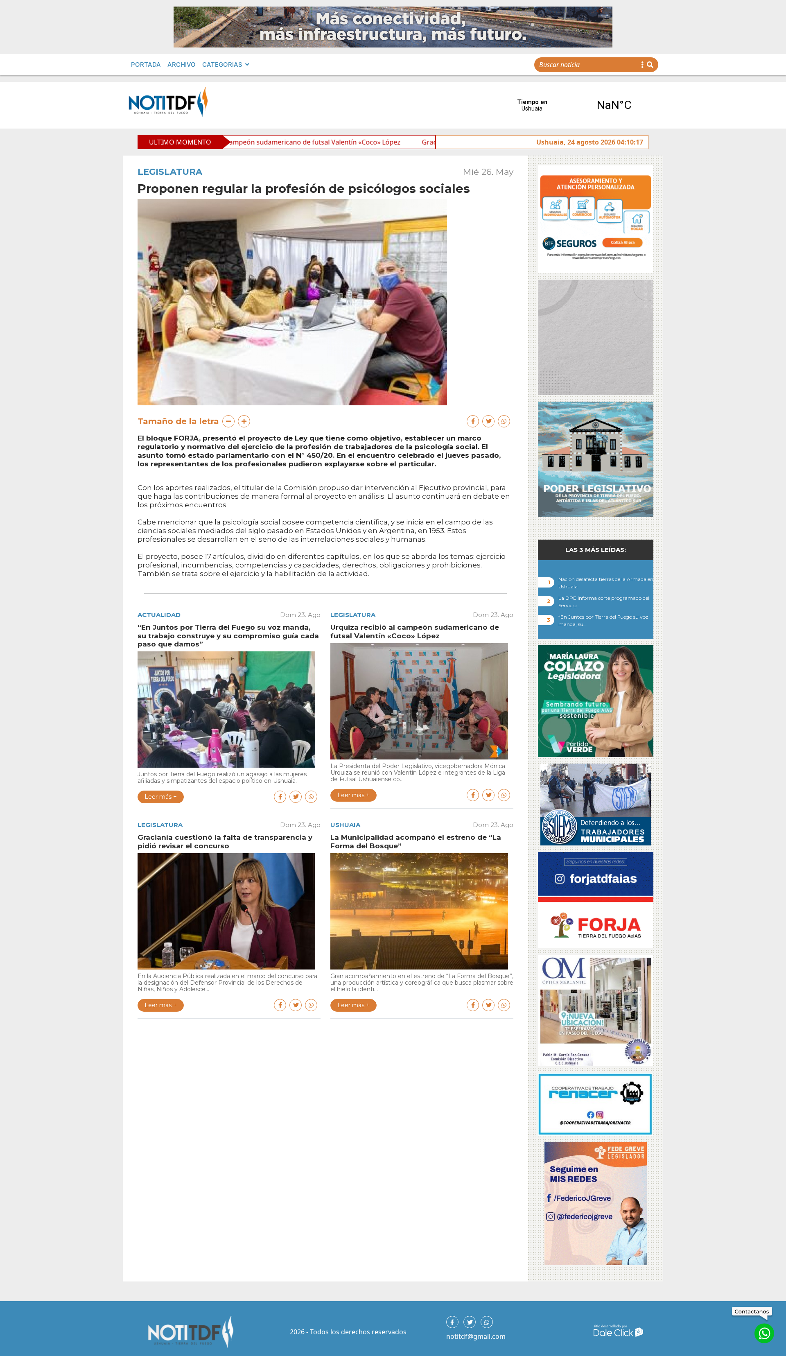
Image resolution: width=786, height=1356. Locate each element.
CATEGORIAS (222, 64)
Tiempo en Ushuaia (573, 105)
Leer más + (161, 796)
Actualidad (159, 615)
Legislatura (170, 172)
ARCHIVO (181, 64)
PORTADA (146, 64)
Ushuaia (345, 825)
